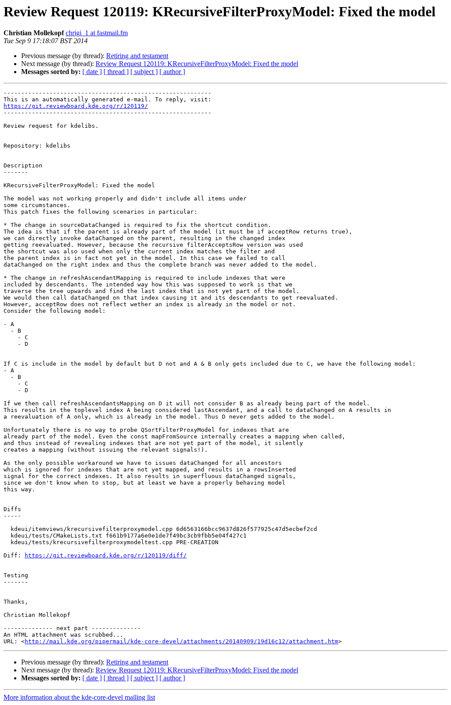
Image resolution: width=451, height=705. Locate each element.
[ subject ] (144, 71)
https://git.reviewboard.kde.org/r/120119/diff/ (106, 555)
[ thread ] (116, 71)
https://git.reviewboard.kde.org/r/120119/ (76, 106)
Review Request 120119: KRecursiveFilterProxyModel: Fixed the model (197, 63)
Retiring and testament (137, 55)
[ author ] (172, 71)
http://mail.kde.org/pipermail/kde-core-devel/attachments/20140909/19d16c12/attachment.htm (181, 641)
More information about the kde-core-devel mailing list (79, 697)
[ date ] (92, 71)
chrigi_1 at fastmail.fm (97, 33)
